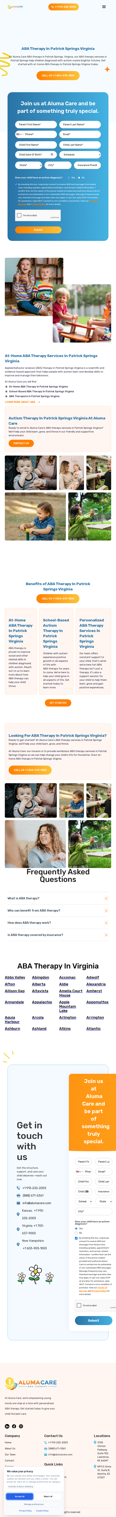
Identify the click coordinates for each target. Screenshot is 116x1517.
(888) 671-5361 (33, 1195)
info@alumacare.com (37, 1203)
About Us (10, 1448)
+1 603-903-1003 (35, 1248)
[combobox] (19, 134)
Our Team (10, 1454)
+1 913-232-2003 (34, 1188)
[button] (103, 6)
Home (8, 1442)
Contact (9, 1460)
